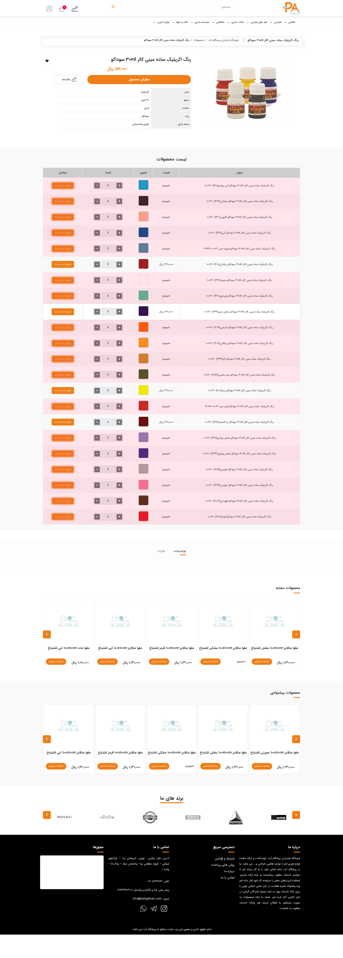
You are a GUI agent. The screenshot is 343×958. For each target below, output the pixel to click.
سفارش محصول (139, 79)
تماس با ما (228, 877)
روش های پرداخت (223, 864)
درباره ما (229, 871)
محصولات (199, 40)
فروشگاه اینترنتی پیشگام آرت (223, 40)
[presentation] (296, 634)
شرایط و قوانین (225, 858)
